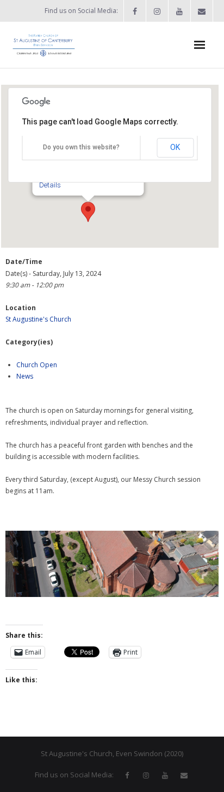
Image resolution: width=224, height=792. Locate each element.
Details (50, 185)
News (24, 376)
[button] (88, 212)
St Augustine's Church (38, 319)
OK (175, 147)
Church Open (36, 364)
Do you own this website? (81, 147)
